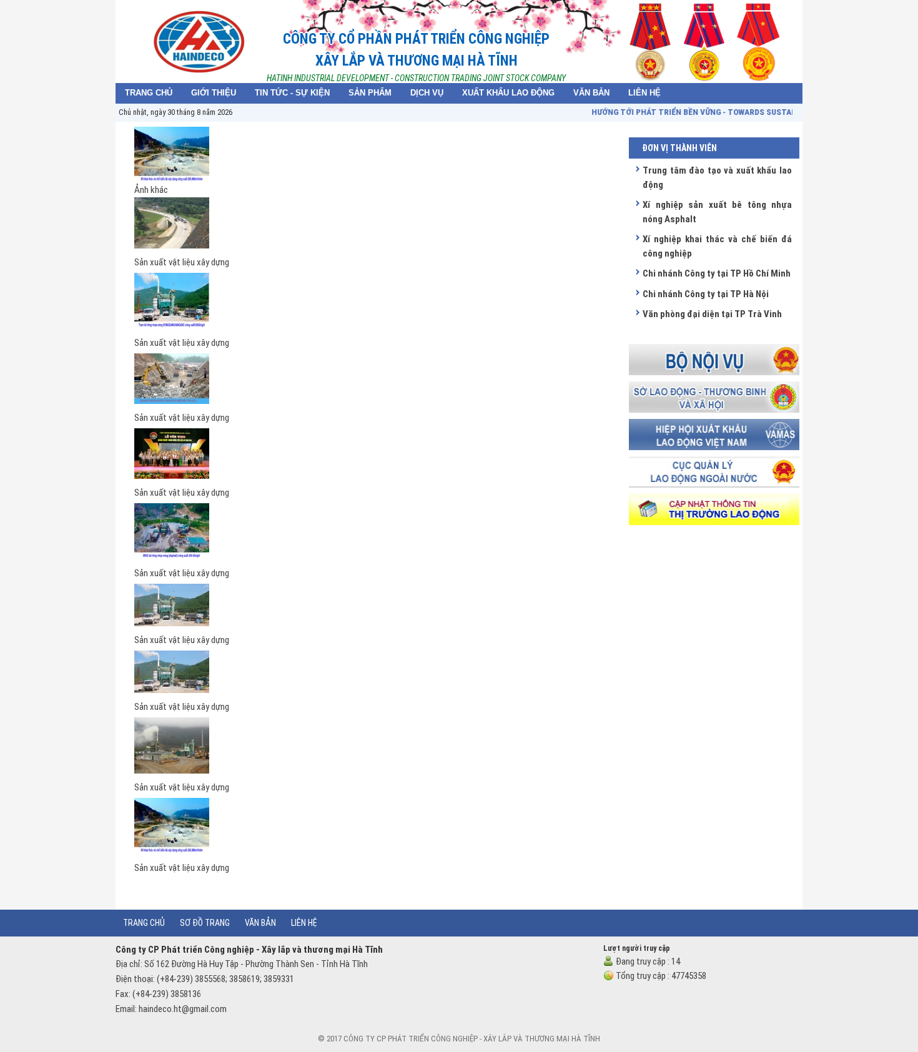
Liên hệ (304, 923)
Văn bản (260, 923)
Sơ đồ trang (205, 923)
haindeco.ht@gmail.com (183, 1009)
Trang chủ (144, 923)
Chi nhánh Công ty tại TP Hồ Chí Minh (717, 273)
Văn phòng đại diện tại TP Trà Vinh (712, 314)
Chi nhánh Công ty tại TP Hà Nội (706, 294)
